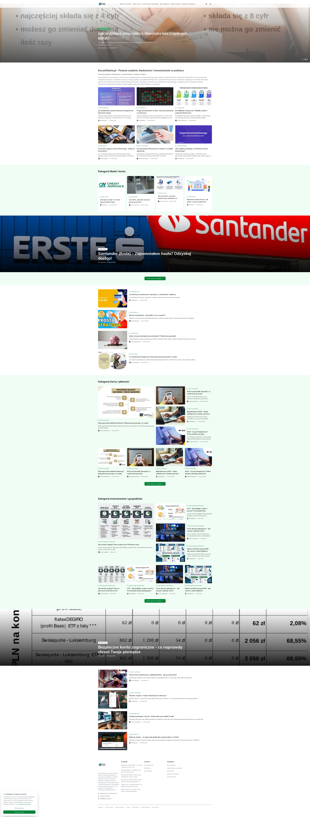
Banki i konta (137, 4)
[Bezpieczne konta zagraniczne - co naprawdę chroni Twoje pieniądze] (155, 637)
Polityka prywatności (119, 807)
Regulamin (100, 807)
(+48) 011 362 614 (105, 796)
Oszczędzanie (180, 107)
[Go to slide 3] (306, 59)
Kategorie (170, 762)
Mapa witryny (155, 807)
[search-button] (206, 4)
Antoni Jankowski (148, 765)
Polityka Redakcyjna (145, 807)
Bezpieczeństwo (103, 107)
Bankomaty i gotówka (188, 4)
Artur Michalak (102, 45)
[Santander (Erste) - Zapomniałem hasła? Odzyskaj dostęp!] (155, 244)
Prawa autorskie (109, 807)
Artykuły (124, 762)
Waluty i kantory (176, 4)
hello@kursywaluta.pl (105, 798)
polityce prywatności (25, 804)
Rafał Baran (101, 656)
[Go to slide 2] (305, 59)
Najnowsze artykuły (126, 4)
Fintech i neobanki (182, 146)
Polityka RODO (135, 807)
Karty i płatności (164, 4)
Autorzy (147, 762)
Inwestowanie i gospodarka (150, 4)
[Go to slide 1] (303, 59)
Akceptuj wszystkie (19, 812)
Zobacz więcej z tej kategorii (154, 278)
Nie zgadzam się (19, 808)
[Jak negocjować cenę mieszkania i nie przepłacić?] (155, 33)
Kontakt (128, 807)
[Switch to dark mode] (210, 3)
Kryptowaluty (142, 107)
